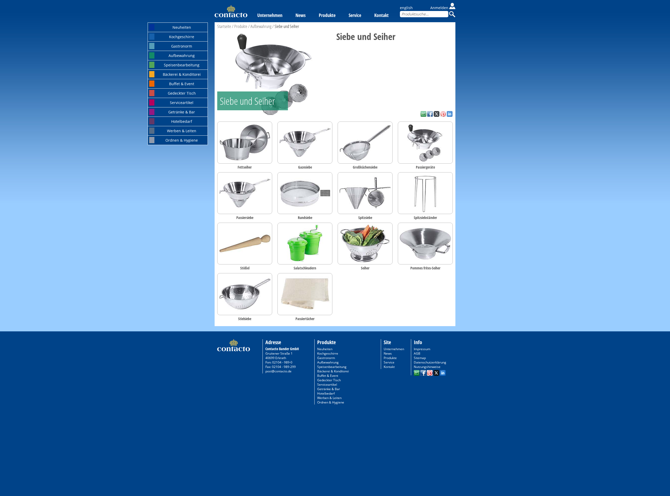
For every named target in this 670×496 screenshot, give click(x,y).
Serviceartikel (181, 102)
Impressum (422, 349)
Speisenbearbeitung (181, 64)
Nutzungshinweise (427, 367)
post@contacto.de (278, 371)
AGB (417, 353)
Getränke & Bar (181, 111)
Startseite (224, 26)
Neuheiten (181, 27)
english (406, 7)
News (300, 15)
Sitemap (420, 358)
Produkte (327, 15)
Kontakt (381, 15)
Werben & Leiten (181, 130)
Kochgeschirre (181, 36)
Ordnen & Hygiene (181, 140)
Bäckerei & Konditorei (182, 74)
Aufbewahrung (182, 55)
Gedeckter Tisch (182, 93)
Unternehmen (269, 15)
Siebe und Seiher (287, 26)
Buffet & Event (181, 83)
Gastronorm (181, 46)
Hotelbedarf (181, 121)
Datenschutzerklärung (430, 362)
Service (355, 15)
